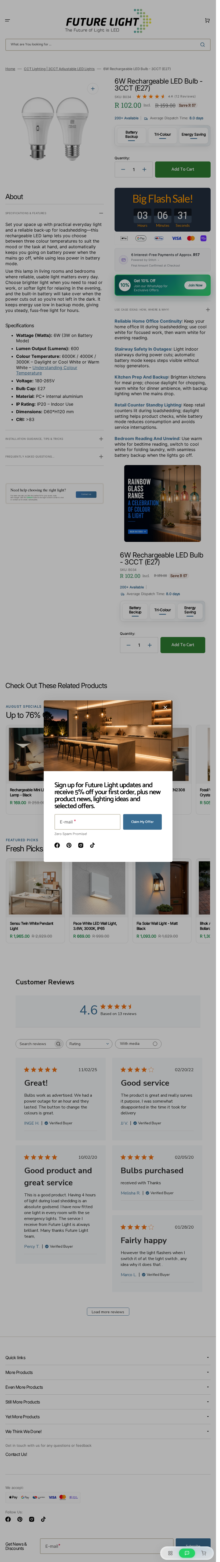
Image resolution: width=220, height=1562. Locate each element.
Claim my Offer (142, 822)
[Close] (165, 707)
